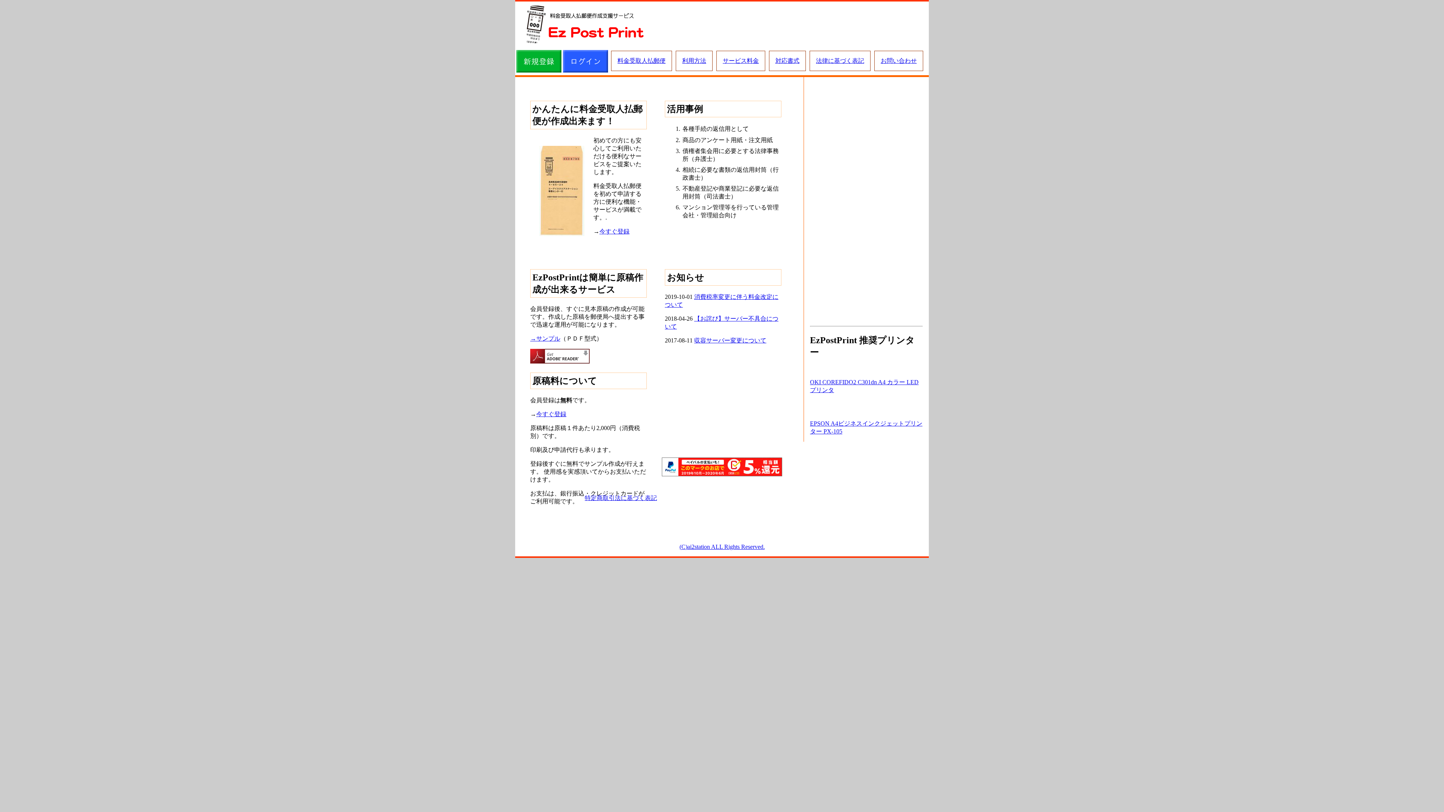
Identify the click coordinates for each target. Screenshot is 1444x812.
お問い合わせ (899, 61)
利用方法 (694, 61)
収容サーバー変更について (730, 340)
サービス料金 (741, 61)
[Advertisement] (789, 24)
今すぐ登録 (614, 231)
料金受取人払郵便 (641, 61)
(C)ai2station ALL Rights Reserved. (722, 547)
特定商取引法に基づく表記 (621, 498)
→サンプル (545, 338)
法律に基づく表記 (840, 61)
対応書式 (787, 61)
